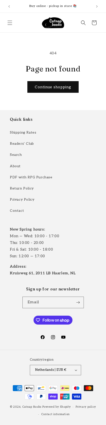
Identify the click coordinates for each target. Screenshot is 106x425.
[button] (9, 22)
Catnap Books (31, 406)
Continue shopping (53, 87)
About (15, 166)
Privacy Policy (22, 199)
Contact (17, 211)
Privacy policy (86, 406)
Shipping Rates (23, 132)
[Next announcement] (96, 6)
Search (16, 155)
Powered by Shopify (56, 406)
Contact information (55, 414)
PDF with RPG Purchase (31, 177)
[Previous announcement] (9, 6)
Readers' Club (22, 144)
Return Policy (22, 188)
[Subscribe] (78, 302)
